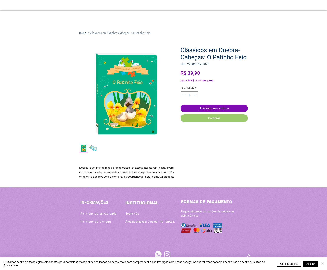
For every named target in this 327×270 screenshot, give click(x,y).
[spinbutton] (189, 95)
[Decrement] (183, 95)
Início (82, 33)
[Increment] (195, 95)
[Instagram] (167, 254)
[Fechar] (322, 263)
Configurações (289, 263)
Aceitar (310, 263)
